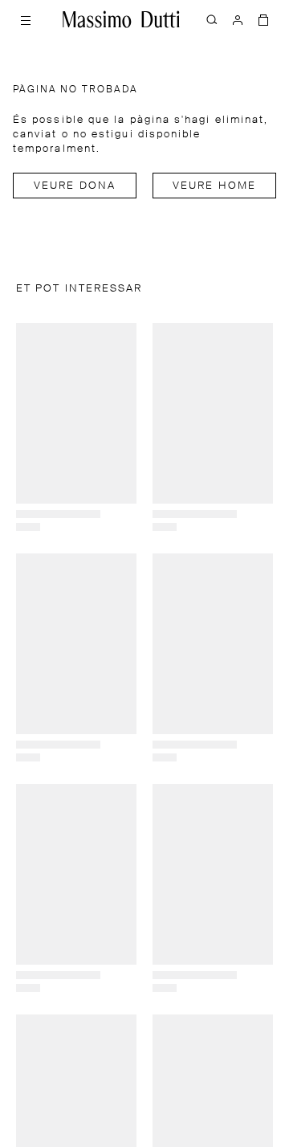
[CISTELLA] (263, 19)
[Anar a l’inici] (121, 19)
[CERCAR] (212, 19)
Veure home (214, 186)
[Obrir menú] (25, 19)
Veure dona (75, 186)
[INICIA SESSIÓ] (237, 19)
